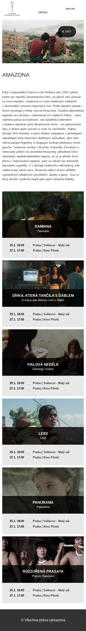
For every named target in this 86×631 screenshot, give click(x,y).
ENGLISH (70, 9)
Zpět (68, 31)
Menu (43, 12)
